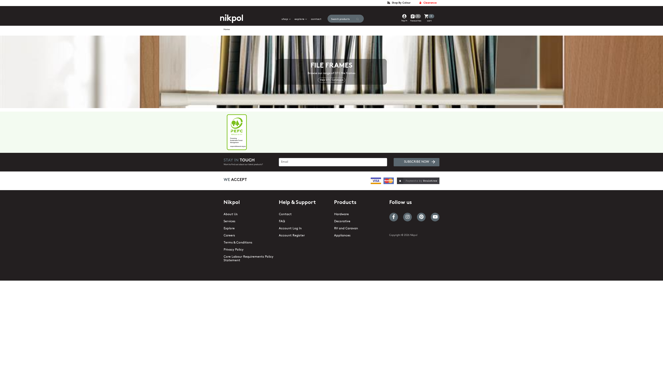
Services (229, 221)
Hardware (341, 214)
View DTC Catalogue (331, 80)
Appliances (342, 235)
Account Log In (290, 228)
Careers (229, 235)
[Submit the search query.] (357, 19)
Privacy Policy (233, 249)
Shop (285, 19)
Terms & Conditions (238, 242)
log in (404, 21)
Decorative (342, 221)
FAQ (282, 221)
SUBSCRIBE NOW (416, 162)
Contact (316, 19)
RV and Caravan (346, 228)
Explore (299, 19)
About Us (231, 214)
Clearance (429, 3)
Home (227, 29)
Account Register (292, 235)
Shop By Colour (400, 3)
